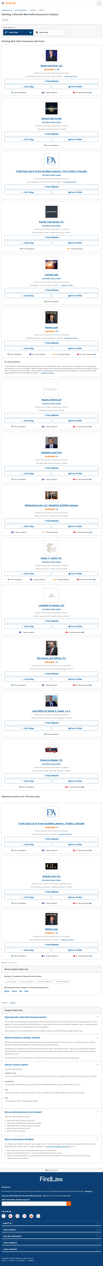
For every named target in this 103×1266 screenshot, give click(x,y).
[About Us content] (99, 1223)
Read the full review (47, 373)
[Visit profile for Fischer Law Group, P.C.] (51, 211)
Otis (20, 991)
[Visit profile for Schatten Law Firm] (51, 442)
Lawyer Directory (7, 10)
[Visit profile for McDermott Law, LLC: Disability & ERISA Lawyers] (51, 495)
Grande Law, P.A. (52, 876)
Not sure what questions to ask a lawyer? (23, 1112)
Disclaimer (21, 1260)
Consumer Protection (44, 982)
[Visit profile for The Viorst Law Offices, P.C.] (51, 648)
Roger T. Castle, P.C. (51, 557)
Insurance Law (11, 982)
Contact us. (88, 1191)
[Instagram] (24, 1216)
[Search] (99, 3)
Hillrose (6, 991)
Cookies (30, 1260)
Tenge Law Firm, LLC (51, 65)
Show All (4, 1003)
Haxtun (14, 991)
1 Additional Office (66, 285)
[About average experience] (90, 92)
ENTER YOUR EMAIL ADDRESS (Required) (16, 1200)
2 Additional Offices (70, 76)
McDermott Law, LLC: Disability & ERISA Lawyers (51, 505)
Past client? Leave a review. (51, 122)
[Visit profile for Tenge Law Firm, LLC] (51, 55)
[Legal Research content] (99, 1243)
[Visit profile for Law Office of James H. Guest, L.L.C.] (51, 701)
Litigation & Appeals (62, 982)
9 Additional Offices (71, 338)
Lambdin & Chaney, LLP (51, 605)
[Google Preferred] (38, 1216)
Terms (4, 1260)
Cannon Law (51, 274)
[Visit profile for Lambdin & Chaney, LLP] (51, 595)
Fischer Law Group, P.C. (51, 221)
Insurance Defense (26, 982)
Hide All (12, 1003)
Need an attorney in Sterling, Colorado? (22, 1037)
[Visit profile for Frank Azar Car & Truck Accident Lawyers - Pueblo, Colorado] (51, 813)
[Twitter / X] (17, 1216)
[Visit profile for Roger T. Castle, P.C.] (51, 548)
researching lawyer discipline (58, 1146)
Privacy (11, 1260)
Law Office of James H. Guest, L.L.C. (51, 710)
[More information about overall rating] (58, 69)
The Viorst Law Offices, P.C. (51, 658)
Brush (27, 991)
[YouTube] (10, 1216)
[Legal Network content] (99, 1249)
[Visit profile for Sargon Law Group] (51, 108)
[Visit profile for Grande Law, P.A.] (51, 866)
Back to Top (52, 1170)
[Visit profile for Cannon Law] (51, 264)
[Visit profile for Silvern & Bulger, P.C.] (51, 750)
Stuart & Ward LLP (51, 399)
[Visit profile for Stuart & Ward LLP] (51, 389)
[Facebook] (4, 1216)
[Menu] (3, 3)
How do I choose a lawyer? (16, 1064)
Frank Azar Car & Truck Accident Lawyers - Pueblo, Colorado (51, 823)
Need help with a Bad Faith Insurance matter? (26, 1017)
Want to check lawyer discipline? (19, 1139)
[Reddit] (31, 1216)
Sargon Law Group (51, 118)
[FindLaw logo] (11, 3)
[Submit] (68, 1203)
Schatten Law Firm (51, 452)
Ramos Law (51, 327)
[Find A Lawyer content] (99, 1230)
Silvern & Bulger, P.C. (51, 759)
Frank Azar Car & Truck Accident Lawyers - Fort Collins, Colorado (51, 171)
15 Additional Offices (70, 182)
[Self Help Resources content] (99, 1236)
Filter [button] (6, 20)
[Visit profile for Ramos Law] (51, 317)
